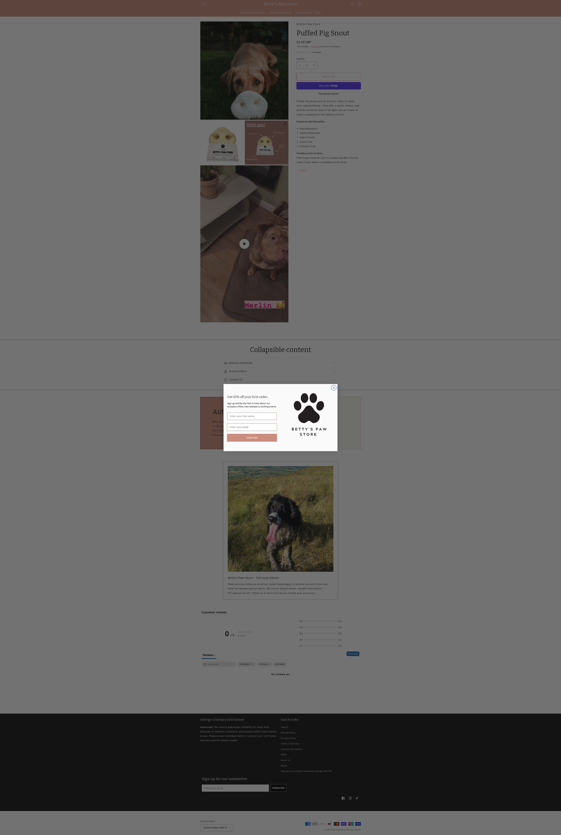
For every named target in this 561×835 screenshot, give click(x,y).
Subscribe (252, 437)
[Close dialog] (333, 387)
